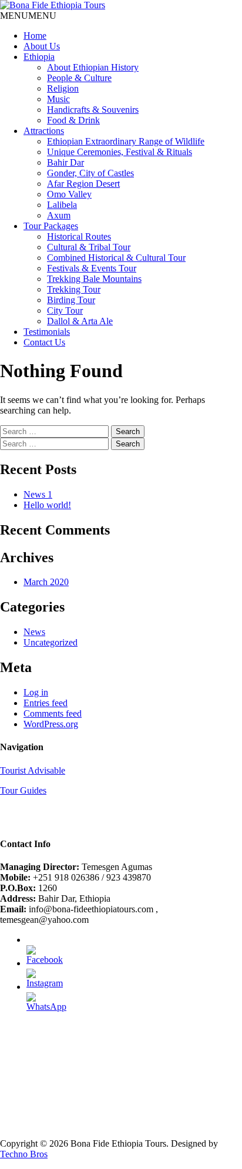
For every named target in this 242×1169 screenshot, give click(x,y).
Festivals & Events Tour (91, 268)
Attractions (43, 131)
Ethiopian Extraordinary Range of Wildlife (125, 141)
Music (58, 99)
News (34, 632)
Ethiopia (39, 57)
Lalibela (62, 205)
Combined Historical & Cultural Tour (116, 258)
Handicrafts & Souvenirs (93, 110)
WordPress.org (50, 724)
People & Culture (79, 78)
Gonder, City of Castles (90, 173)
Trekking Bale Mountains (94, 279)
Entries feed (45, 703)
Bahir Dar (65, 162)
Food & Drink (73, 120)
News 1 (37, 494)
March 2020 (46, 582)
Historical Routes (79, 236)
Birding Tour (71, 300)
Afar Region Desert (83, 184)
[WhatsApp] (46, 1007)
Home (34, 36)
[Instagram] (44, 983)
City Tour (65, 310)
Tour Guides (23, 790)
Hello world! (47, 505)
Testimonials (46, 332)
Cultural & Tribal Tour (88, 247)
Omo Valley (69, 194)
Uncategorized (50, 642)
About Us (41, 46)
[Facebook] (44, 960)
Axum (58, 215)
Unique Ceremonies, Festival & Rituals (119, 152)
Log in (35, 692)
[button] (28, 16)
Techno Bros (24, 1154)
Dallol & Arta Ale (80, 321)
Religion (63, 88)
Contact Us (44, 342)
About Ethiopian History (93, 67)
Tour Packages (50, 226)
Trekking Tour (73, 289)
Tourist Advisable (32, 770)
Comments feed (52, 713)
